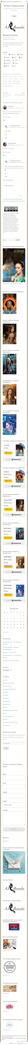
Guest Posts (6, 698)
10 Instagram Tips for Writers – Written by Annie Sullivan (7, 94)
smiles (9, 83)
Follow (6, 748)
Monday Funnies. (16, 81)
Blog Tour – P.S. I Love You (9, 652)
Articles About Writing (8, 683)
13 (14, 621)
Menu (14, 16)
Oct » (7, 632)
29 (20, 627)
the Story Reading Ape (8, 86)
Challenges (5, 695)
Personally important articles (10, 710)
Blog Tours (5, 692)
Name (4, 774)
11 (7, 621)
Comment (20, 195)
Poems (4, 713)
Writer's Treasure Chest (14, 6)
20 (14, 624)
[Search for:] (9, 240)
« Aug (4, 632)
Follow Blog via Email (9, 732)
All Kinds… (5, 680)
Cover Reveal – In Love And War (11, 660)
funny (15, 76)
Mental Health (6, 701)
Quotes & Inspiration (8, 716)
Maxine (4, 81)
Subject (5, 801)
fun (11, 76)
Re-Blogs (10, 74)
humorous (15, 78)
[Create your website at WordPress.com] (14, 1)
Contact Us (14, 829)
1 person (8, 117)
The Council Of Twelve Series (10, 722)
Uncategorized (17, 74)
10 (4, 621)
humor (10, 78)
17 (4, 624)
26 (10, 627)
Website (5, 792)
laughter (21, 78)
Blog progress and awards (9, 689)
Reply (4, 120)
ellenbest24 (11, 106)
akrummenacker (12, 143)
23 (23, 624)
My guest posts (6, 704)
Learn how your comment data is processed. (14, 201)
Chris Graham (6, 76)
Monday (9, 81)
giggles (19, 76)
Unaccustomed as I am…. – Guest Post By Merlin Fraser (20, 94)
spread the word (16, 83)
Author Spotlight (7, 686)
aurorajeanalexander (9, 39)
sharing (5, 83)
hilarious (5, 78)
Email (4, 783)
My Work (5, 707)
